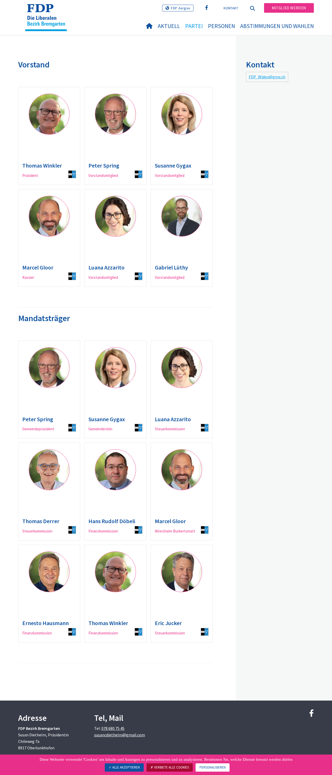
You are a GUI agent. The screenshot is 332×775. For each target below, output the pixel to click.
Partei (194, 26)
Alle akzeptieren (126, 767)
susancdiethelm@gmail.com (119, 734)
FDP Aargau (180, 8)
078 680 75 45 (113, 728)
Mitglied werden (289, 7)
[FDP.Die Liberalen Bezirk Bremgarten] (48, 10)
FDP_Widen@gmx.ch (267, 76)
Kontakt (231, 8)
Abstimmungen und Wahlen (277, 26)
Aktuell (169, 26)
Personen (221, 26)
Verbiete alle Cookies (171, 767)
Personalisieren (212, 767)
